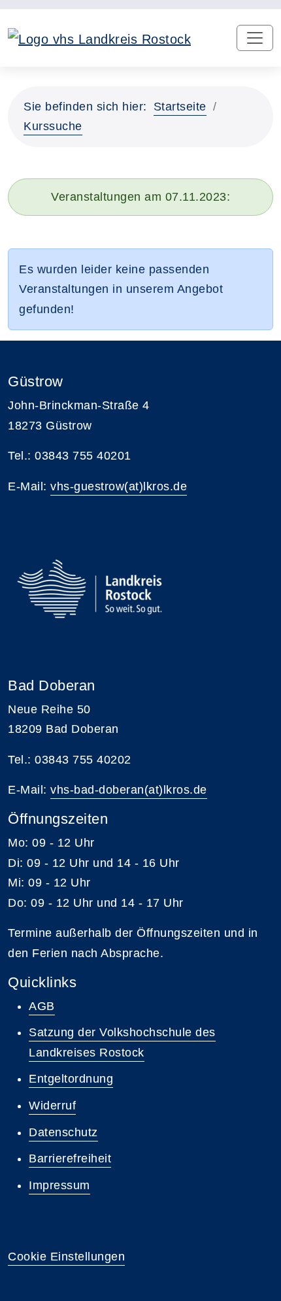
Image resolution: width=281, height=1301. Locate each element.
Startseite (180, 106)
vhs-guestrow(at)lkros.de (118, 486)
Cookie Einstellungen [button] (66, 1256)
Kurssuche (53, 126)
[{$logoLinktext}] (99, 38)
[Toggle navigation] (255, 38)
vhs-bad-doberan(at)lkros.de (128, 789)
